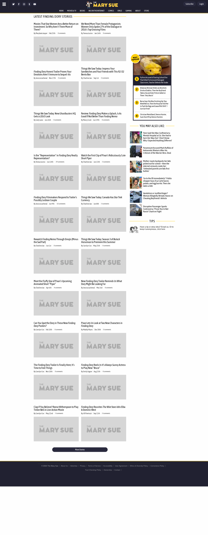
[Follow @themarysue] (13, 6)
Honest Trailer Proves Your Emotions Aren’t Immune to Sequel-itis (52, 73)
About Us (64, 466)
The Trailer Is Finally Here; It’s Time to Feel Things (54, 366)
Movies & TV (71, 10)
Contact (117, 470)
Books (82, 10)
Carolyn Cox (87, 246)
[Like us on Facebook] (19, 6)
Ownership (108, 470)
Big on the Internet (96, 10)
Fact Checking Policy (93, 470)
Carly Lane (39, 120)
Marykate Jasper (41, 33)
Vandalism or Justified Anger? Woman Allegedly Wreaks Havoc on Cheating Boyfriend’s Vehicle (158, 196)
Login (201, 4)
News (61, 10)
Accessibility (107, 466)
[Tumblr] (29, 6)
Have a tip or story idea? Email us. (154, 227)
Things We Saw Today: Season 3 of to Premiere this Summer (100, 241)
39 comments (60, 162)
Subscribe (189, 4)
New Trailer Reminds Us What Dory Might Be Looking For (101, 283)
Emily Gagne (87, 371)
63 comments (61, 204)
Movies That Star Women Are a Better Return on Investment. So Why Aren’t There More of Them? (56, 26)
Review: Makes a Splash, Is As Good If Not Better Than (101, 115)
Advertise (73, 466)
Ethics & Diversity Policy (139, 466)
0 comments (61, 33)
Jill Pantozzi (87, 413)
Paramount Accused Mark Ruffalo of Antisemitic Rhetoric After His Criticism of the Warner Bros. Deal (158, 150)
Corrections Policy (157, 466)
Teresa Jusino (88, 33)
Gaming (129, 10)
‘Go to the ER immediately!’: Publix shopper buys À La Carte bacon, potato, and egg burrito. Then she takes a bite (157, 182)
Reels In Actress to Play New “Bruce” (103, 366)
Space (119, 10)
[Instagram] (24, 6)
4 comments (58, 288)
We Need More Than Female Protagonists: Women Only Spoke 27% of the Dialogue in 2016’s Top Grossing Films (101, 26)
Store (146, 10)
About (137, 10)
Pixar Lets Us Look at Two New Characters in (101, 324)
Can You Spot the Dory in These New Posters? (54, 324)
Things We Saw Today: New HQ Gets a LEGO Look (55, 115)
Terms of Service (94, 466)
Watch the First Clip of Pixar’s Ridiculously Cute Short (103, 157)
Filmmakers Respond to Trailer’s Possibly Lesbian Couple (55, 199)
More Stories (80, 449)
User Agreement (121, 466)
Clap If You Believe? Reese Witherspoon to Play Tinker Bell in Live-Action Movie (56, 408)
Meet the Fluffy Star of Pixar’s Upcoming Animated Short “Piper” (53, 283)
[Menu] (4, 4)
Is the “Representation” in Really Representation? (56, 157)
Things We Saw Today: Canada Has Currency (101, 199)
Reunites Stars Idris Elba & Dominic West (103, 408)
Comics (111, 10)
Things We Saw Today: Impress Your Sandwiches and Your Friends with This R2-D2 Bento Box (102, 71)
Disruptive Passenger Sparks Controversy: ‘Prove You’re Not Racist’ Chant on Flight (155, 209)
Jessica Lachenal (41, 78)
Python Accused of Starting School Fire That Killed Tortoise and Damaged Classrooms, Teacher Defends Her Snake (154, 80)
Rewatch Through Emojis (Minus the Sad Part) (56, 241)
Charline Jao (87, 78)
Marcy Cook (87, 120)
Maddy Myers (88, 329)
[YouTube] (34, 6)
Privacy (82, 466)
